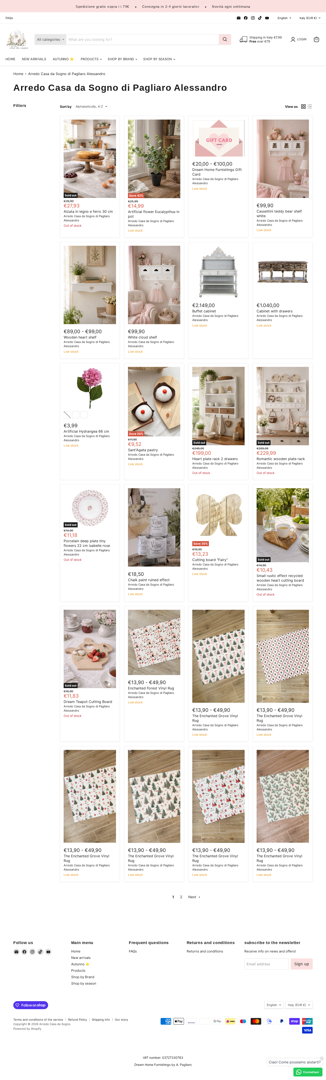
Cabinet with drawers (275, 311)
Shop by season (158, 59)
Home (10, 59)
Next (192, 897)
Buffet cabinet (204, 311)
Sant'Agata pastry (143, 450)
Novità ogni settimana (231, 6)
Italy (308, 18)
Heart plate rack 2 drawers (215, 459)
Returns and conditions (205, 951)
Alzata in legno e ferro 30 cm (88, 211)
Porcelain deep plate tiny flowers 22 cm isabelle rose (87, 543)
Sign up (301, 964)
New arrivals (34, 59)
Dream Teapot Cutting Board (88, 701)
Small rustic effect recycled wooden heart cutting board (280, 578)
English (283, 18)
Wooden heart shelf (80, 337)
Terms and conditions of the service (38, 1019)
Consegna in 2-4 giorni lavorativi (170, 6)
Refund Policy (77, 1019)
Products (90, 59)
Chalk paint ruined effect (149, 580)
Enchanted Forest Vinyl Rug (151, 688)
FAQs (9, 18)
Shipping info (101, 1019)
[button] (299, 39)
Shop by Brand (121, 59)
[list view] (309, 106)
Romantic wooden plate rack (281, 459)
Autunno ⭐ (63, 59)
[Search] (225, 39)
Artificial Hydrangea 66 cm (86, 431)
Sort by (66, 106)
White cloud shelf (142, 337)
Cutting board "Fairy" (210, 559)
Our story (121, 1019)
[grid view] (303, 106)
